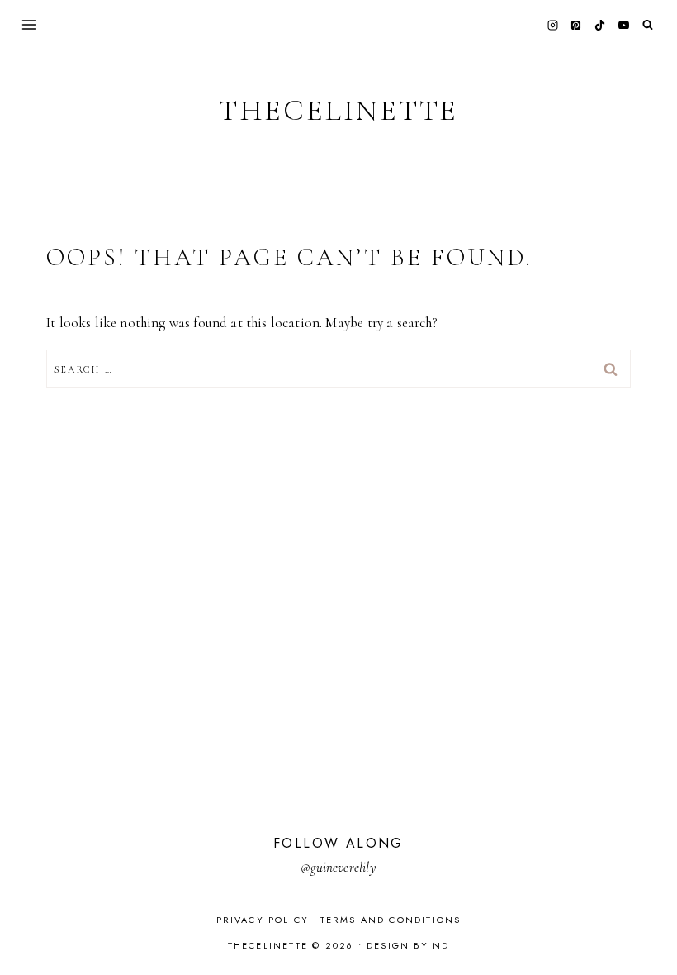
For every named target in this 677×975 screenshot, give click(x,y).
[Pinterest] (576, 25)
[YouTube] (623, 25)
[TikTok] (600, 25)
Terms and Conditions (391, 919)
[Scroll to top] (648, 930)
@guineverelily (338, 867)
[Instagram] (552, 25)
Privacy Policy (263, 919)
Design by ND (408, 945)
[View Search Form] (647, 25)
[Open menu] (29, 24)
